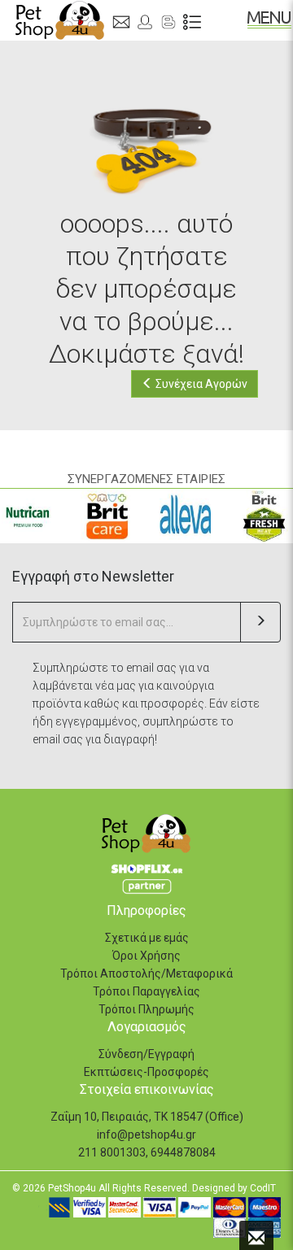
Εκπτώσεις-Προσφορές (146, 1071)
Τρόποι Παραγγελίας (146, 991)
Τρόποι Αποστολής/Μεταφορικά (146, 973)
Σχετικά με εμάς (147, 937)
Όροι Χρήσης (146, 955)
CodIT (263, 1188)
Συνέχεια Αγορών (200, 383)
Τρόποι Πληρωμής (146, 1009)
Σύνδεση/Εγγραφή (146, 1054)
